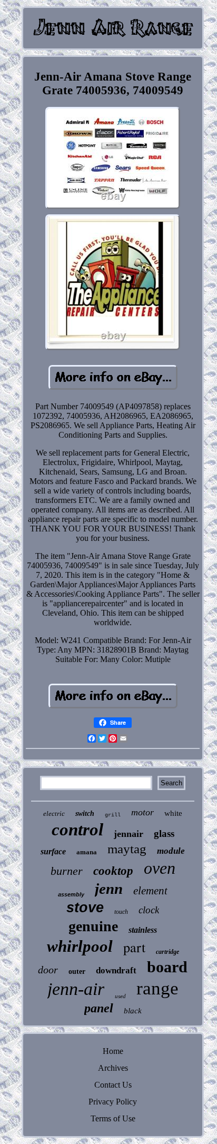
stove (85, 907)
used (120, 996)
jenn (109, 888)
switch (84, 813)
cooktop (113, 870)
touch (121, 911)
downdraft (116, 970)
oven (159, 868)
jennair (128, 834)
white (173, 813)
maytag (126, 849)
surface (53, 851)
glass (164, 833)
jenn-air (75, 989)
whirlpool (80, 946)
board (167, 966)
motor (142, 812)
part (134, 947)
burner (67, 870)
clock (149, 909)
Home (113, 1051)
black (133, 1011)
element (150, 890)
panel (98, 1008)
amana (86, 852)
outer (76, 971)
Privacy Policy (112, 1101)
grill (113, 815)
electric (54, 813)
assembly (71, 894)
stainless (143, 929)
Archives (113, 1067)
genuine (93, 926)
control (77, 829)
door (48, 969)
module (171, 851)
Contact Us (113, 1084)
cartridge (167, 951)
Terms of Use (113, 1118)
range (157, 988)
